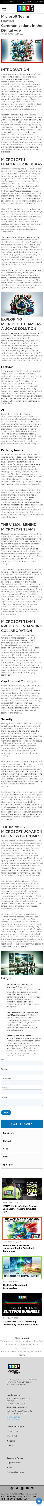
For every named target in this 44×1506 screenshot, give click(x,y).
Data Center (9, 1133)
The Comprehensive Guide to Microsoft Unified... (22, 1341)
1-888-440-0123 (9, 2)
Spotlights (8, 1165)
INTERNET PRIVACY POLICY (20, 1496)
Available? (39, 2)
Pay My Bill (12, 1436)
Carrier (10, 1467)
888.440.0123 (14, 1417)
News (5, 1157)
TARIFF (26, 1499)
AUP (3, 1496)
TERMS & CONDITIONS (11, 1499)
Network (7, 1141)
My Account (26, 2)
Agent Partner (13, 1463)
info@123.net (14, 1419)
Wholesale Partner (15, 1472)
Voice (5, 1149)
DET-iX (10, 1446)
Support (11, 1441)
